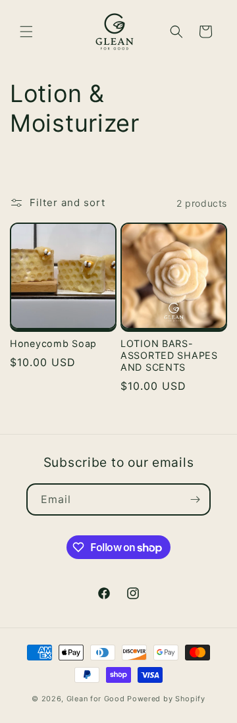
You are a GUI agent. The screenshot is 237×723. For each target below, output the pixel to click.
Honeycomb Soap (53, 343)
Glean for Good (95, 698)
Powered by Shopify (166, 698)
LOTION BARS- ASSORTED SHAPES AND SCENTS (169, 355)
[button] (26, 31)
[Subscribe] (194, 499)
